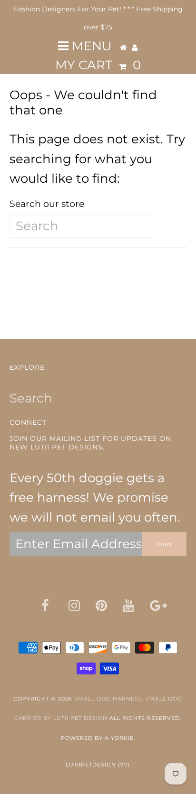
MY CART (98, 65)
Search (31, 398)
